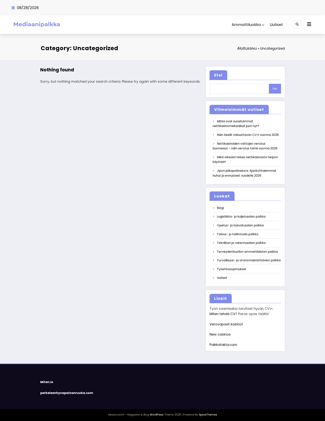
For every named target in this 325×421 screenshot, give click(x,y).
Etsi (218, 75)
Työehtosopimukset (231, 269)
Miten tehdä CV (222, 313)
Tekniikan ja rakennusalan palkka (241, 243)
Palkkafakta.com (223, 344)
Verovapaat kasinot (226, 324)
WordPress (156, 414)
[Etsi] (297, 24)
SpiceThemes (208, 414)
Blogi (220, 208)
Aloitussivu (247, 48)
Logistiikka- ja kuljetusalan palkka (241, 216)
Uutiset (276, 24)
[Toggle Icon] (308, 24)
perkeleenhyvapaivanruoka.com (66, 393)
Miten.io (46, 382)
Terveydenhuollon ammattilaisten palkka (247, 251)
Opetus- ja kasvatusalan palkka (240, 225)
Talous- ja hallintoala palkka (237, 234)
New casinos (220, 334)
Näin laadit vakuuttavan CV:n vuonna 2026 (248, 135)
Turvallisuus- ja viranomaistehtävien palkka (249, 260)
